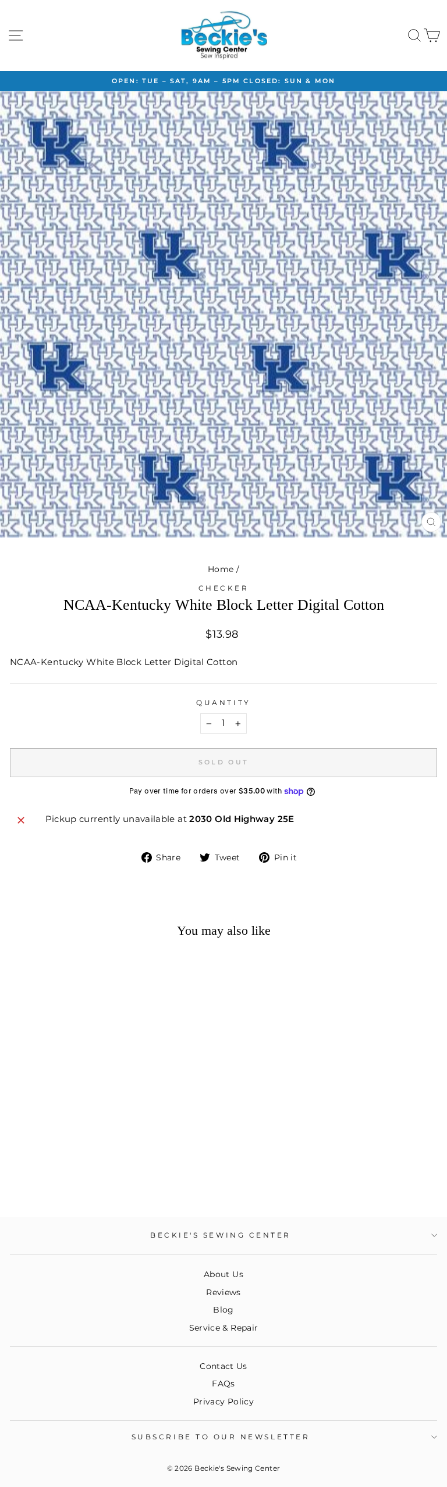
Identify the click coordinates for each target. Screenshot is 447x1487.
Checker (223, 588)
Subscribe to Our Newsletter (221, 1437)
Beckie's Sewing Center (220, 1235)
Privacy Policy (223, 1401)
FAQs (223, 1383)
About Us (223, 1274)
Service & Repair (223, 1327)
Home (220, 569)
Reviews (223, 1292)
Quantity (223, 703)
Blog (223, 1309)
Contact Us (223, 1366)
